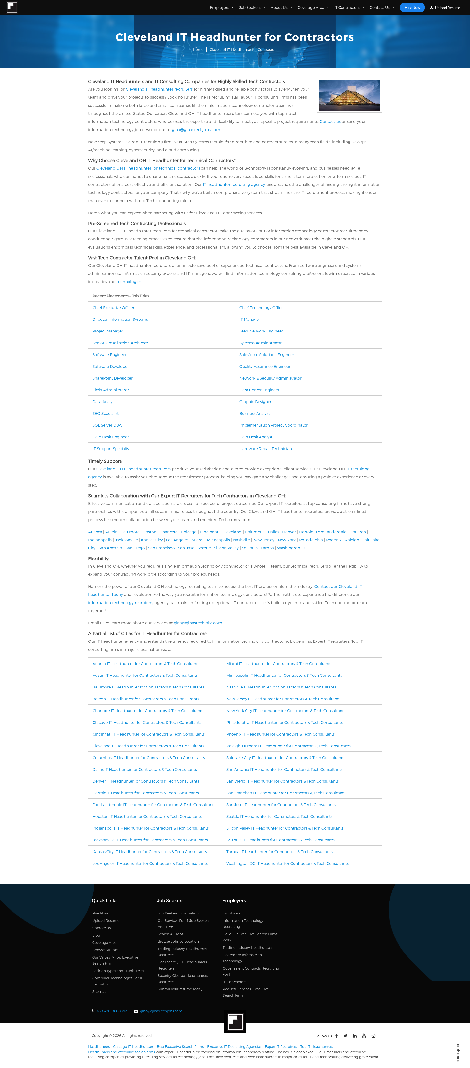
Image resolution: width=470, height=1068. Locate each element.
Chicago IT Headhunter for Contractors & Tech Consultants (147, 722)
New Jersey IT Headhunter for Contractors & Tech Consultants (283, 698)
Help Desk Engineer (111, 436)
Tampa (267, 548)
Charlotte (169, 531)
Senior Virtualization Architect (120, 342)
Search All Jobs (170, 934)
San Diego (135, 548)
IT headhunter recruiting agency (234, 184)
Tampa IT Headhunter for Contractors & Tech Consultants (279, 851)
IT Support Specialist (111, 448)
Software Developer (111, 366)
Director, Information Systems (120, 319)
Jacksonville (126, 539)
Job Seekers (250, 7)
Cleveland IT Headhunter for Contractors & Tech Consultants (148, 745)
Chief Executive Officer (113, 307)
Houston (358, 531)
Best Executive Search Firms (180, 1046)
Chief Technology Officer (262, 307)
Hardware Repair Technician (265, 448)
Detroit (306, 531)
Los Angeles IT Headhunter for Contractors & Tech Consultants (150, 863)
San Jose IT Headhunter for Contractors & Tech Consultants (281, 804)
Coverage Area (311, 7)
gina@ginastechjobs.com (196, 129)
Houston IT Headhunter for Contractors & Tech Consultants (147, 816)
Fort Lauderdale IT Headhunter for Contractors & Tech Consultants (154, 804)
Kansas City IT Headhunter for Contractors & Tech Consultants (150, 851)
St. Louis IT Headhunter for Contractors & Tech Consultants (280, 839)
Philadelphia (311, 539)
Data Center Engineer (259, 389)
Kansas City (152, 539)
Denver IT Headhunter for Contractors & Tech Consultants (146, 781)
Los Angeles (177, 539)
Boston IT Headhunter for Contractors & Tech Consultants (146, 698)
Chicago (189, 531)
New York (287, 539)
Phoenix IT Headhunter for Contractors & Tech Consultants (280, 734)
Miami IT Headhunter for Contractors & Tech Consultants (278, 663)
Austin (111, 531)
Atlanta (95, 531)
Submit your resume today (180, 989)
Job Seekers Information (178, 913)
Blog (96, 935)
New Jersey (264, 539)
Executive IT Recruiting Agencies (234, 1046)
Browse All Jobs (105, 950)
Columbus (254, 531)
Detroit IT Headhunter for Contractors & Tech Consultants (146, 792)
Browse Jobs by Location (178, 941)
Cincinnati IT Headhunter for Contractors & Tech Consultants (149, 734)
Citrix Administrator (111, 389)
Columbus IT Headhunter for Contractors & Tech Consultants (149, 757)
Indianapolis (100, 539)
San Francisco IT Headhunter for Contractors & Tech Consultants (285, 792)
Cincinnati (210, 531)
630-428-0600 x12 (112, 1011)
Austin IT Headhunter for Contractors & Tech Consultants (145, 675)
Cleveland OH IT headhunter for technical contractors (148, 168)
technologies (129, 281)
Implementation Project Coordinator (273, 425)
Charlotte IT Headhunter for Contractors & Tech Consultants (148, 710)
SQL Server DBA (107, 425)
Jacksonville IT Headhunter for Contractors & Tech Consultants (150, 839)
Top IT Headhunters (316, 1046)
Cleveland (232, 531)
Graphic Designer (255, 401)
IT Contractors (347, 7)
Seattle (204, 548)
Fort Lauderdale (331, 531)
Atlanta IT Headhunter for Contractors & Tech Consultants (146, 663)
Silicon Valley (226, 548)
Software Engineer (110, 354)
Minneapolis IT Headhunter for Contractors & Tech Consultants (284, 675)
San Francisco (161, 548)
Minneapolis (218, 539)
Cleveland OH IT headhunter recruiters (133, 468)
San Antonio (110, 548)
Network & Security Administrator (270, 378)
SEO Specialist (106, 413)
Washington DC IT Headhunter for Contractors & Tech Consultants (287, 863)
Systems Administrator (260, 342)
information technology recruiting (121, 602)
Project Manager (108, 331)
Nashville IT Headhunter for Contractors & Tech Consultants (281, 687)
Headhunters (99, 1046)
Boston (149, 531)
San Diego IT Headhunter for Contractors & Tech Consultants (282, 781)
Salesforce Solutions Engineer (266, 354)
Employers (219, 7)
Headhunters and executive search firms (121, 1052)
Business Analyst (254, 413)
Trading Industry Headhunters (247, 947)
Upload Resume (447, 7)
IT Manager (249, 319)
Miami (198, 539)
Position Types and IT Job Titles (118, 971)
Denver (289, 531)
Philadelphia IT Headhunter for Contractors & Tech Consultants (284, 722)
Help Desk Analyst (255, 436)
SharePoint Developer (113, 378)
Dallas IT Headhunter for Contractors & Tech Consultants (145, 769)
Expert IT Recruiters (281, 1046)
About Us (279, 7)
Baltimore (130, 531)
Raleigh (352, 539)
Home (198, 49)
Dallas (273, 531)
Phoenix (333, 539)
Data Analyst (104, 401)
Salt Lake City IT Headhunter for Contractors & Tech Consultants (285, 757)
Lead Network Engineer (261, 331)
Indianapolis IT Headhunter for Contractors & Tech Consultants (151, 828)
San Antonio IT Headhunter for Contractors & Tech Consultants (284, 769)
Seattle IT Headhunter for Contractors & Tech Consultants (279, 816)
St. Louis (250, 548)
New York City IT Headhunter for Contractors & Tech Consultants (285, 710)
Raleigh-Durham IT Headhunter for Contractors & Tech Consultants (288, 745)
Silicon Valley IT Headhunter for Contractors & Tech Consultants (284, 828)
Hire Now (412, 7)
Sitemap (99, 991)
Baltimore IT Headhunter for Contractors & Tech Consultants (148, 687)
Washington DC (292, 548)
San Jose (186, 548)
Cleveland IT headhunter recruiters (159, 89)
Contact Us (380, 7)
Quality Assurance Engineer (264, 366)
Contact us (330, 121)
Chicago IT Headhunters (133, 1046)
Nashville (241, 539)
